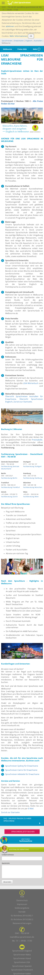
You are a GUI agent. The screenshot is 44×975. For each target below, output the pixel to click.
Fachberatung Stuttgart (32, 466)
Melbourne (7, 49)
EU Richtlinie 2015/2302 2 (22, 919)
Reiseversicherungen (22, 923)
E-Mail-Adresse (8, 855)
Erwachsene (19, 41)
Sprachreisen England (22, 950)
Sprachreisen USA (22, 962)
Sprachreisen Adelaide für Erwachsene (22, 774)
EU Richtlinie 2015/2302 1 (22, 915)
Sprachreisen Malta (22, 954)
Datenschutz (22, 900)
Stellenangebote (22, 908)
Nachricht (6, 863)
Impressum (22, 904)
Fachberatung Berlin (9, 478)
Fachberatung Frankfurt (10, 487)
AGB (22, 896)
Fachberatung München (32, 487)
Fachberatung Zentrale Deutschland (10, 467)
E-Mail (30, 808)
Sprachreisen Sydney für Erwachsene (21, 766)
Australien (38, 41)
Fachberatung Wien (31, 496)
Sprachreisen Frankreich (22, 970)
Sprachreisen (7, 41)
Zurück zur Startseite (22, 401)
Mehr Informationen (19, 36)
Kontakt (22, 912)
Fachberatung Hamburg (32, 478)
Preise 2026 (22, 49)
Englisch (28, 41)
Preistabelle (37, 439)
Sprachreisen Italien (22, 973)
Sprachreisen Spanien (22, 966)
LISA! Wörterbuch (31, 383)
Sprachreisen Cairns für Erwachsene (21, 770)
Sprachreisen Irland (22, 958)
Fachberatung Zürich (9, 496)
